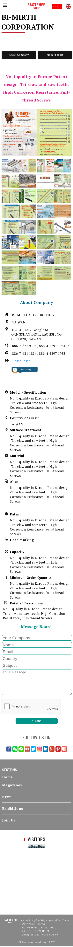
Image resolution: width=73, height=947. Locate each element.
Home (7, 777)
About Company (19, 55)
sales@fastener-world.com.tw (39, 934)
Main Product (55, 55)
